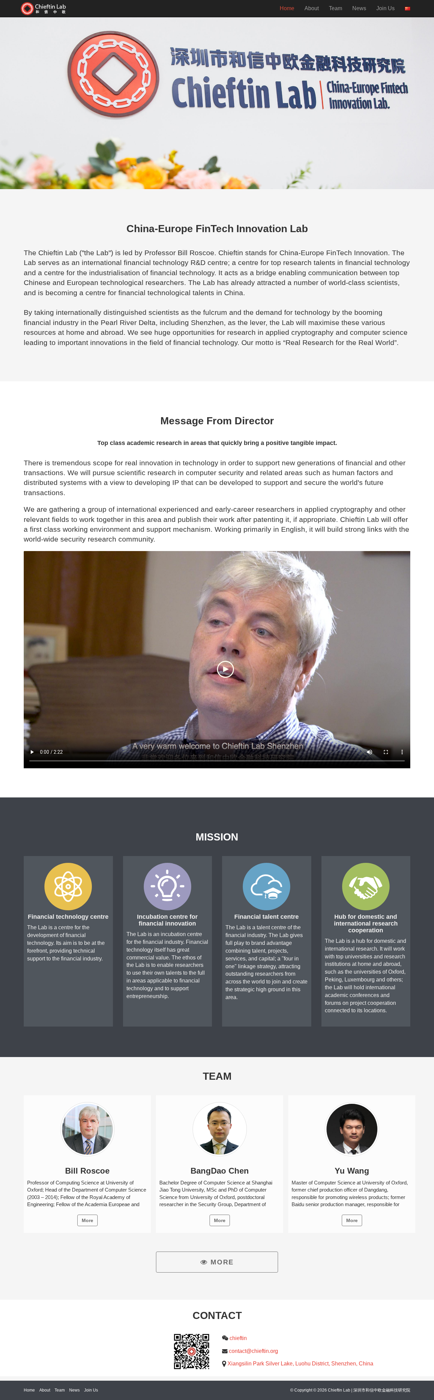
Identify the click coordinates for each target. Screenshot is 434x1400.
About (311, 8)
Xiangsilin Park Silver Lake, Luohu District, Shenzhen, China (300, 1363)
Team (335, 8)
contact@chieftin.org (253, 1351)
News (359, 8)
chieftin (238, 1338)
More (87, 1220)
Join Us (385, 8)
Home (287, 8)
